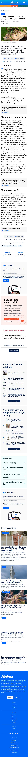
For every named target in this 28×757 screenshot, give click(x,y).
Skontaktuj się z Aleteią (14, 750)
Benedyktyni (5, 533)
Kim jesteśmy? (14, 742)
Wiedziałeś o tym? (5, 10)
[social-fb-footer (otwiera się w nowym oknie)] (12, 733)
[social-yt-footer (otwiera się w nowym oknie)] (10, 733)
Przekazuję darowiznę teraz (11, 319)
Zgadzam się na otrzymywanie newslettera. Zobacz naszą (14, 277)
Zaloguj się (21, 345)
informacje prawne (14, 745)
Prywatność (14, 752)
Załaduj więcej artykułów (14, 401)
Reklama (14, 722)
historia (4, 643)
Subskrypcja (14, 718)
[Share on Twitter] (19, 61)
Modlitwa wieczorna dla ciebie (13, 469)
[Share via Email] (21, 61)
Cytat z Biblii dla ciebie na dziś (12, 476)
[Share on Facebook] (14, 61)
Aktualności (14, 705)
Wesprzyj (13, 6)
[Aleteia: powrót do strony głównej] (14, 2)
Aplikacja (14, 716)
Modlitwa (22, 6)
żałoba (20, 245)
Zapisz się (6, 280)
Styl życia (14, 707)
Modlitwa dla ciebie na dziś (12, 483)
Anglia (3, 245)
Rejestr (5, 6)
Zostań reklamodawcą (14, 747)
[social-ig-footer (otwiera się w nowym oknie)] (17, 733)
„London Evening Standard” (9, 128)
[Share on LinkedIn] (17, 61)
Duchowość (14, 709)
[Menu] (5, 2)
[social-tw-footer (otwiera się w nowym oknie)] (15, 733)
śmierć (14, 245)
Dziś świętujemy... (10, 463)
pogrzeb (9, 245)
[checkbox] (3, 276)
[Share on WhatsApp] (24, 61)
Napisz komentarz (14, 350)
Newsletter (14, 715)
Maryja (4, 566)
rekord (4, 618)
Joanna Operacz (15, 21)
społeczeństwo (6, 591)
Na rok (14, 728)
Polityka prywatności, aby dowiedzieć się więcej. (13, 277)
